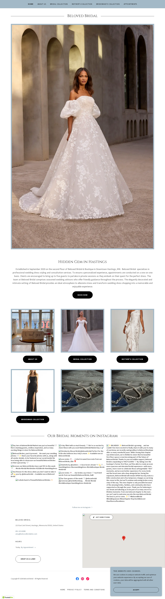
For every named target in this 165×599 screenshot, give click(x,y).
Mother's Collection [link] (82, 4)
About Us (32, 359)
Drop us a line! (28, 559)
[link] (77, 578)
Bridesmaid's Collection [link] (108, 4)
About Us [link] (42, 4)
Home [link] (30, 4)
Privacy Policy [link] (74, 590)
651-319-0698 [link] (20, 531)
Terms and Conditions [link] (94, 590)
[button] (82, 507)
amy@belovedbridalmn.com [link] (26, 534)
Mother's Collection (132, 359)
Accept (136, 590)
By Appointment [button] (27, 547)
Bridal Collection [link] (59, 4)
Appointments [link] (130, 4)
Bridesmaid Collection (32, 419)
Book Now (83, 295)
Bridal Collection (82, 359)
